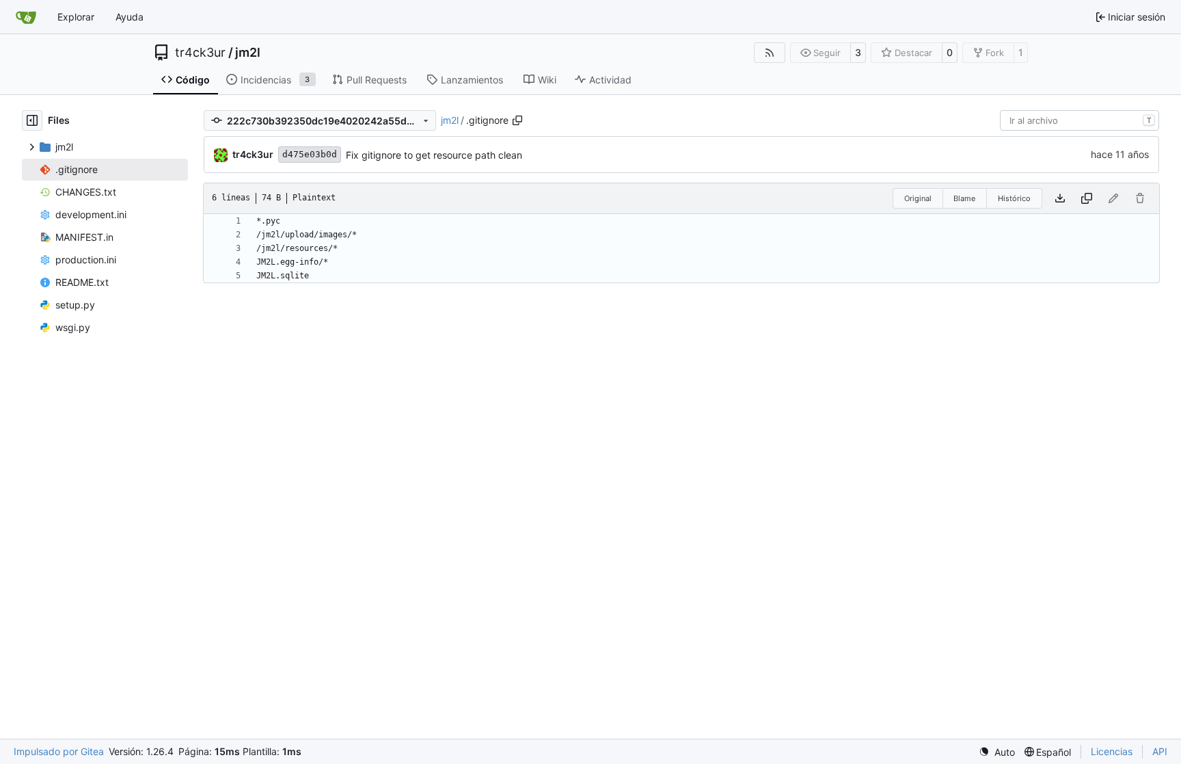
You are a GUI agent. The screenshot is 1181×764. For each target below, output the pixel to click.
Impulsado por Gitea (59, 751)
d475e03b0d (309, 154)
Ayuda (130, 17)
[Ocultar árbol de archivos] (32, 120)
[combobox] (1079, 120)
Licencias (1111, 751)
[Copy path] (517, 120)
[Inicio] (26, 17)
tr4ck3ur (200, 53)
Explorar (75, 17)
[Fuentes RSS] (769, 52)
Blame (964, 198)
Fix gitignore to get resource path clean (434, 155)
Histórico (1014, 198)
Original (918, 198)
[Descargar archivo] (1060, 198)
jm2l (247, 53)
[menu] (997, 752)
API (1159, 751)
